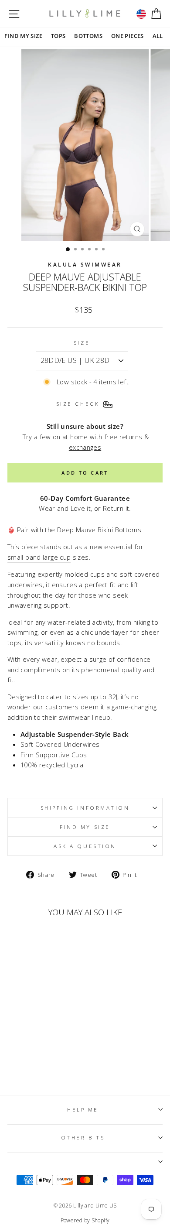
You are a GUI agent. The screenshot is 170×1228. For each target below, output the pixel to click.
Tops (58, 36)
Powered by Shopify (85, 1220)
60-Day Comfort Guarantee (85, 498)
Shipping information (85, 807)
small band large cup (39, 557)
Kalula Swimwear (85, 264)
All (158, 36)
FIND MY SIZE (23, 36)
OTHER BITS (83, 1137)
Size (82, 342)
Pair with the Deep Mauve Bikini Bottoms (79, 529)
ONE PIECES (127, 36)
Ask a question (85, 845)
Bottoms (88, 36)
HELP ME (83, 1109)
